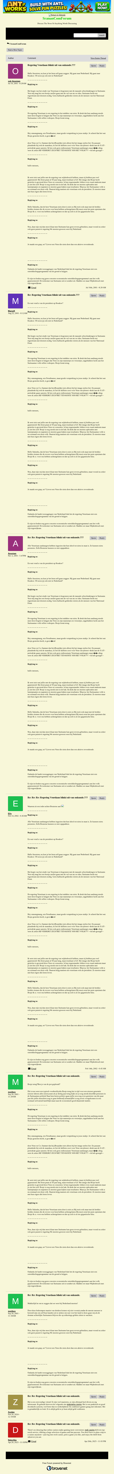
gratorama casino (74, 1404)
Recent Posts (13, 34)
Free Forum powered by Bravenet (57, 1463)
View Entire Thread (98, 58)
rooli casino (90, 1430)
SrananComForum (18, 44)
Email (33, 288)
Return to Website (15, 31)
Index (27, 31)
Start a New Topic (15, 50)
